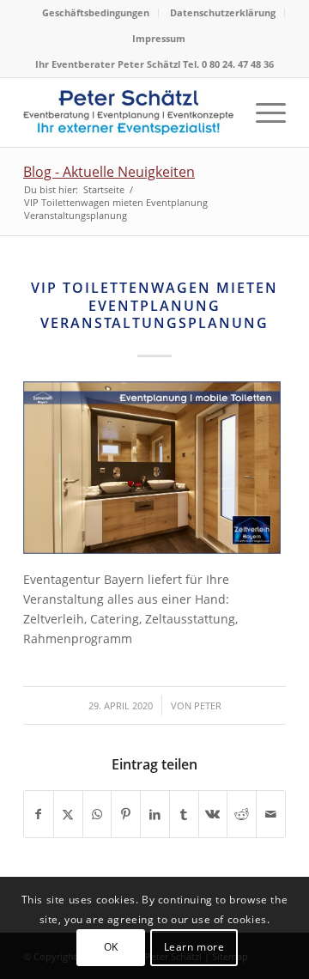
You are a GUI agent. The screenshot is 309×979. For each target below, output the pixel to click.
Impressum (158, 38)
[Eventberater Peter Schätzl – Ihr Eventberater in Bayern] (128, 112)
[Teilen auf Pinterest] (126, 814)
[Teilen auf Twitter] (68, 814)
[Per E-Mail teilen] (271, 814)
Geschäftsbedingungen (95, 12)
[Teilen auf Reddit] (241, 814)
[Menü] (262, 112)
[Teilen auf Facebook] (38, 814)
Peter (207, 705)
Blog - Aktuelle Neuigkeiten (109, 171)
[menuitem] (96, 13)
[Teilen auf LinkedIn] (155, 814)
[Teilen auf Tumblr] (184, 814)
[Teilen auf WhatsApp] (97, 814)
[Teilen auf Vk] (213, 814)
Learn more (194, 946)
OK (111, 946)
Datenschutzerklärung (223, 12)
